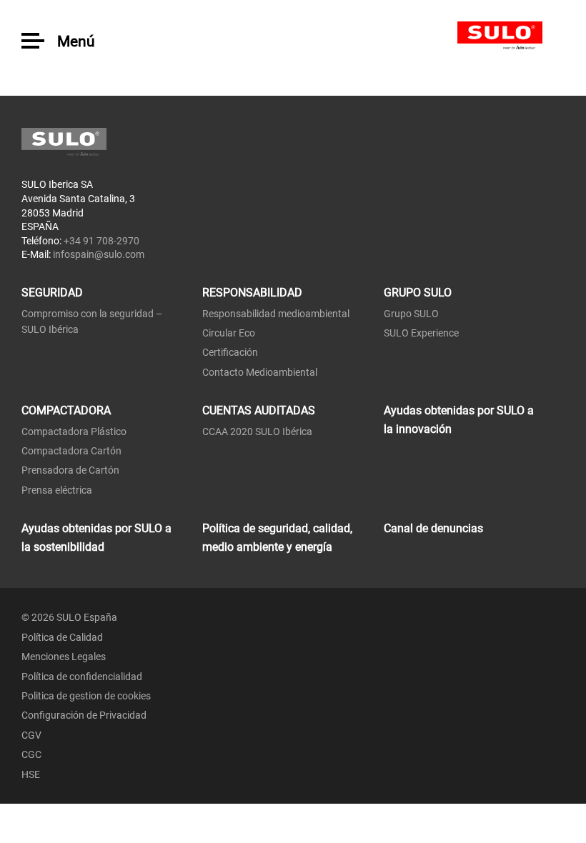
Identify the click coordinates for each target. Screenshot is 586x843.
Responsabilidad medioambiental (275, 313)
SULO (511, 35)
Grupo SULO (411, 313)
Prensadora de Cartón (70, 470)
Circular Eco (228, 333)
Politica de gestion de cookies (86, 696)
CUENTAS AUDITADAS (258, 410)
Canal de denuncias (433, 528)
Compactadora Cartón (71, 451)
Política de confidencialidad (81, 676)
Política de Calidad (62, 637)
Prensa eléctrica (56, 490)
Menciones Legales (63, 656)
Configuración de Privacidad (83, 715)
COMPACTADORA (66, 410)
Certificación (230, 352)
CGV (31, 735)
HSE (30, 774)
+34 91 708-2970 (101, 240)
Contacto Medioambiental (259, 372)
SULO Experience (421, 333)
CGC (31, 754)
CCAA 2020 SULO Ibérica (257, 431)
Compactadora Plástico (73, 431)
